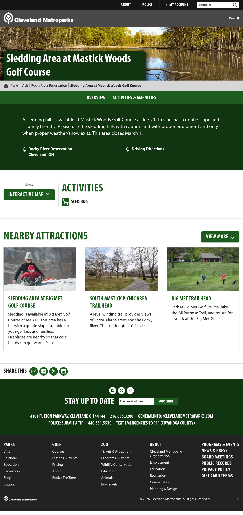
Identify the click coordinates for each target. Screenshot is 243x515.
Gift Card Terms (217, 476)
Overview (96, 98)
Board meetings (217, 457)
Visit (25, 86)
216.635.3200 (121, 416)
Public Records (217, 463)
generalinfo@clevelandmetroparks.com (175, 416)
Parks (15, 86)
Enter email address (131, 401)
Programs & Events (220, 444)
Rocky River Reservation (49, 86)
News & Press (215, 451)
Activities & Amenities (134, 98)
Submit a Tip (72, 423)
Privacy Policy (216, 470)
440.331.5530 (100, 423)
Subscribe (166, 401)
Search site (205, 5)
